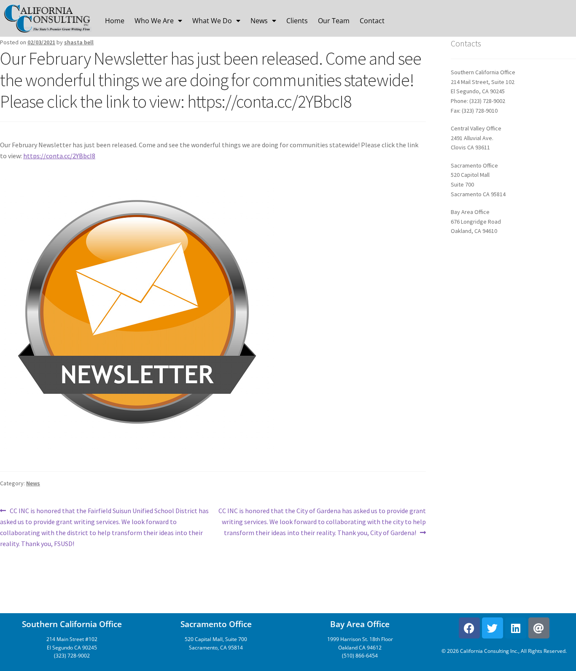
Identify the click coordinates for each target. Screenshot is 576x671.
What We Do (212, 20)
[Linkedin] (515, 628)
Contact (372, 20)
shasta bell (79, 42)
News (259, 20)
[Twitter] (492, 628)
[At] (538, 628)
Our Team (334, 20)
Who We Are (154, 20)
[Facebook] (469, 628)
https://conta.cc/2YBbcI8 (59, 156)
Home (114, 20)
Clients (297, 20)
